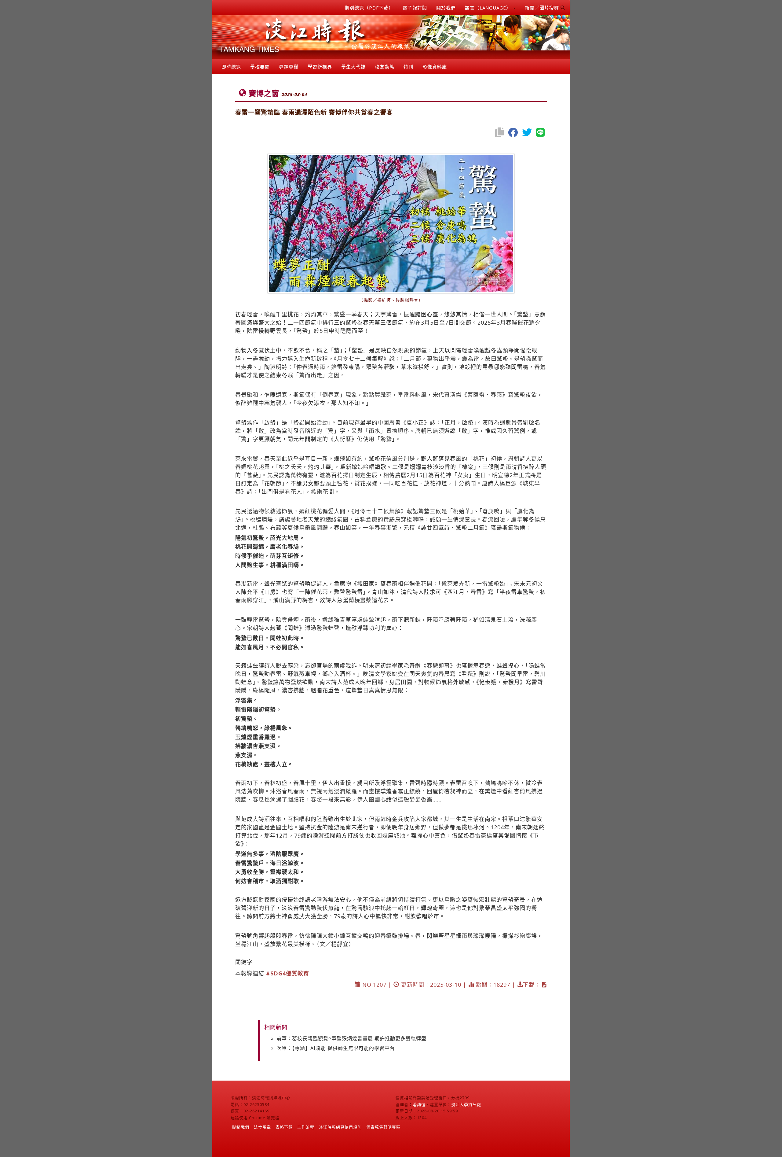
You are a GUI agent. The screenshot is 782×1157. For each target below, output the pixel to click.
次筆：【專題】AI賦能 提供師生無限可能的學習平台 (335, 1048)
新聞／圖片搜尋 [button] (543, 8)
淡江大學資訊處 (466, 1104)
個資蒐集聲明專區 (383, 1127)
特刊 (408, 67)
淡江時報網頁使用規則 (340, 1127)
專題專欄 (288, 67)
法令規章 (262, 1127)
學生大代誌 (353, 67)
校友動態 (384, 67)
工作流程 (305, 1127)
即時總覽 (231, 67)
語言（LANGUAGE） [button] (489, 8)
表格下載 (284, 1127)
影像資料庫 (434, 67)
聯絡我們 (240, 1127)
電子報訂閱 (415, 8)
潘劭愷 (419, 1104)
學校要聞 (260, 67)
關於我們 (446, 8)
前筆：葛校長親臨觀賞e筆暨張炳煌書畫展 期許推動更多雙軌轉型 (351, 1038)
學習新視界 (320, 67)
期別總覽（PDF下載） (369, 8)
